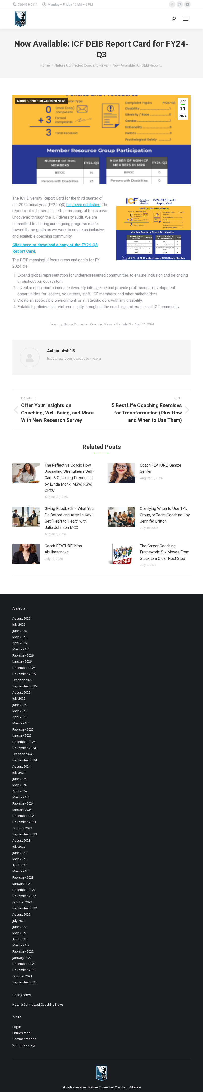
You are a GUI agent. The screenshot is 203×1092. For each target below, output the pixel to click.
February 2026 (23, 655)
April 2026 (19, 643)
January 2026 (22, 661)
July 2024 (18, 772)
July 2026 (18, 624)
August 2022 (21, 914)
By (123, 324)
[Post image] (26, 473)
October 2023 (22, 828)
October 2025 (22, 680)
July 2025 (18, 698)
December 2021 (24, 963)
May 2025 (19, 711)
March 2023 (20, 871)
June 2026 (19, 630)
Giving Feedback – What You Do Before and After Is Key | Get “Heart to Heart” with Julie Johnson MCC (69, 518)
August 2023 (21, 840)
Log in (16, 1026)
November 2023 (24, 822)
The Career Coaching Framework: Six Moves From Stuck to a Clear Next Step (164, 552)
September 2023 (24, 834)
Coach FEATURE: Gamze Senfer (160, 468)
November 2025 (24, 674)
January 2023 (22, 883)
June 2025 (19, 704)
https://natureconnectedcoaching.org (74, 358)
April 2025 (19, 717)
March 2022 (20, 945)
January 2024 (22, 809)
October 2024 (22, 754)
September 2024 (24, 760)
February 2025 (23, 729)
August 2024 (21, 766)
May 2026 (19, 637)
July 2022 (18, 920)
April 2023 (19, 865)
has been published (83, 204)
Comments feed (24, 1039)
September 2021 (24, 982)
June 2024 (19, 778)
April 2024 (19, 791)
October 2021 (22, 976)
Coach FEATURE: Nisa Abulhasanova (63, 549)
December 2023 (24, 815)
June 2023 (19, 852)
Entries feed (21, 1033)
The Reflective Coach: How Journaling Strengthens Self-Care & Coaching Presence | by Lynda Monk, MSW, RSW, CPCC (69, 478)
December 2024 (24, 741)
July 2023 (18, 846)
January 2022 (22, 957)
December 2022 (24, 889)
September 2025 (24, 686)
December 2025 (24, 667)
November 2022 (24, 896)
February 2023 (23, 877)
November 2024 (24, 748)
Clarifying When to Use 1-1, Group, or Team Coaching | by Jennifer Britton (165, 515)
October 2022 (22, 902)
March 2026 (20, 649)
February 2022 (23, 951)
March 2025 (20, 723)
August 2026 (21, 618)
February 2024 (23, 803)
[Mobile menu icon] (186, 19)
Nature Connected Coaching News (41, 101)
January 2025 (22, 735)
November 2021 (24, 970)
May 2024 (19, 785)
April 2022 (19, 939)
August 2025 (21, 692)
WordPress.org (23, 1045)
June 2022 (19, 926)
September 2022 (24, 908)
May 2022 (19, 933)
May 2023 (19, 859)
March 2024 (20, 797)
